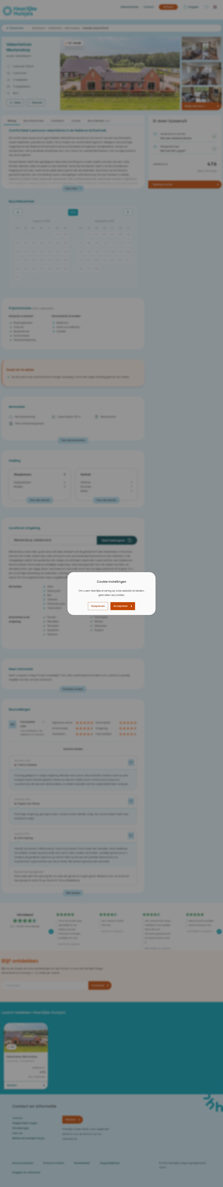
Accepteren (120, 606)
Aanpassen (98, 606)
